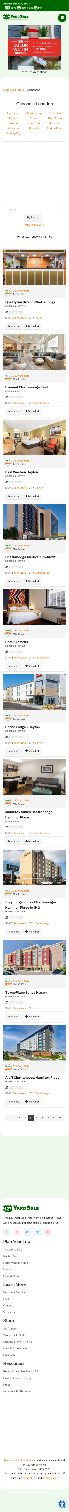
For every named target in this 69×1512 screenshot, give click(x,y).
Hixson (38, 318)
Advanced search (34, 225)
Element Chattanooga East (26, 387)
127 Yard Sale (21, 290)
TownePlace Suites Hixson (26, 992)
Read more (13, 326)
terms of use (30, 1478)
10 (60, 1117)
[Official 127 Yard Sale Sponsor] (34, 47)
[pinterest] (27, 1232)
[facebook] (6, 1232)
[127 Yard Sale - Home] (15, 17)
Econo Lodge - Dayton (22, 727)
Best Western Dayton (21, 472)
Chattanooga (42, 403)
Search (35, 217)
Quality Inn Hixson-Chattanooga (30, 302)
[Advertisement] (34, 178)
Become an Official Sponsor (20, 1460)
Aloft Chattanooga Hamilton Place (32, 1077)
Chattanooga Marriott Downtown (31, 557)
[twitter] (37, 1232)
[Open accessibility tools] (62, 1504)
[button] (62, 18)
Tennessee (20, 318)
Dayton (39, 488)
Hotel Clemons (16, 642)
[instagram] (17, 1232)
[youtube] (47, 1232)
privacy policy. (50, 1478)
